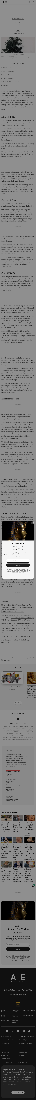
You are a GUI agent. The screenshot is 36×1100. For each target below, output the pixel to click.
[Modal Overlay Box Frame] (18, 550)
